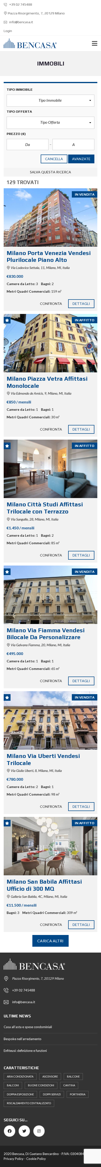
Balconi (13, 1085)
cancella (54, 159)
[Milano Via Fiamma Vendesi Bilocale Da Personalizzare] (50, 595)
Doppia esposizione (20, 1094)
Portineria (77, 1094)
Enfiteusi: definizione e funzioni (25, 1051)
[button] (50, 101)
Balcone (73, 1076)
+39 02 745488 (20, 4)
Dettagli (81, 303)
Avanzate (81, 159)
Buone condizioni (41, 1085)
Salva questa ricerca (50, 172)
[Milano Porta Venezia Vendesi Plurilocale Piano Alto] (50, 217)
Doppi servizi (52, 1094)
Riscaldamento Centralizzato (29, 1103)
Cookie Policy (36, 1159)
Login (8, 31)
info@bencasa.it (21, 22)
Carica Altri (50, 940)
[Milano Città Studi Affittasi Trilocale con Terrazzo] (50, 469)
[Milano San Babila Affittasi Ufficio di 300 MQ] (50, 846)
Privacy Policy (14, 1159)
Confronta (51, 303)
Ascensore (50, 1076)
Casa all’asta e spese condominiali (28, 1027)
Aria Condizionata (20, 1076)
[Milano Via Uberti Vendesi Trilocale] (50, 720)
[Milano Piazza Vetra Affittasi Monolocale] (50, 343)
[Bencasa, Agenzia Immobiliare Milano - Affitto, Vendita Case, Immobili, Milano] (28, 43)
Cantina (69, 1085)
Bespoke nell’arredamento (22, 1039)
